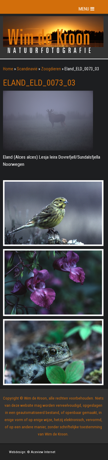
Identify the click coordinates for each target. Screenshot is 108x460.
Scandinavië (27, 68)
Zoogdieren (51, 68)
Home (8, 68)
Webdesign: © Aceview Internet (32, 452)
